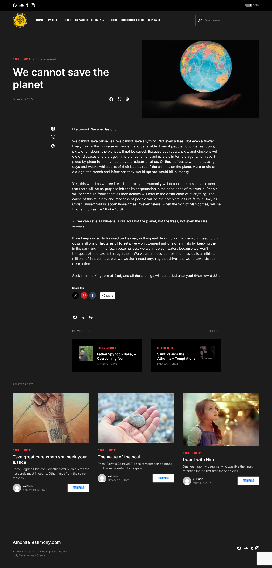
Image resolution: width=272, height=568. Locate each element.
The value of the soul (119, 456)
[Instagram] (33, 5)
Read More (78, 488)
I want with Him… (200, 459)
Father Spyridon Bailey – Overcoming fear (116, 356)
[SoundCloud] (21, 5)
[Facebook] (15, 5)
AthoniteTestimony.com (37, 542)
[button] (251, 5)
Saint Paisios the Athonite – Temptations (176, 356)
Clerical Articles (22, 59)
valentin (28, 486)
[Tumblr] (27, 5)
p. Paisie (198, 479)
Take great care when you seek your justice (50, 459)
